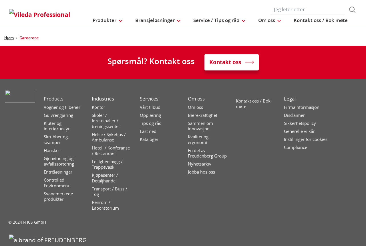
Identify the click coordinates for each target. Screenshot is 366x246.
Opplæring (150, 115)
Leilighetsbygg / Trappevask (107, 164)
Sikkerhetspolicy (300, 123)
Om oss (196, 99)
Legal (290, 99)
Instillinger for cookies (305, 139)
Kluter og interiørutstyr (57, 126)
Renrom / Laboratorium (105, 205)
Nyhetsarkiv (199, 164)
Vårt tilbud (150, 107)
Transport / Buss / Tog (109, 191)
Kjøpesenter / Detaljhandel (105, 178)
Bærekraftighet (202, 115)
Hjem (9, 37)
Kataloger (149, 139)
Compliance (295, 147)
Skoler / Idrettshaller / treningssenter (106, 121)
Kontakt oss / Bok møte (253, 103)
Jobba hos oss (201, 172)
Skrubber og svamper (56, 139)
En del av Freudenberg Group (207, 153)
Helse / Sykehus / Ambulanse (109, 137)
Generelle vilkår (299, 131)
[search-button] (352, 9)
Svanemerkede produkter (58, 196)
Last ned (148, 131)
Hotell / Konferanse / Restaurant (111, 150)
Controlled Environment (56, 182)
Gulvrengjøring (58, 115)
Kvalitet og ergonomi (198, 139)
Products (53, 99)
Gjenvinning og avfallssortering (59, 161)
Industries (103, 99)
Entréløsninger (58, 172)
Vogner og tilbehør (62, 107)
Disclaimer (294, 115)
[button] (108, 20)
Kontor (98, 107)
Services (149, 99)
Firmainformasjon (301, 107)
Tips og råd (151, 123)
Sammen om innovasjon (200, 126)
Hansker (52, 150)
